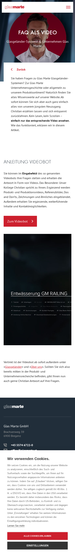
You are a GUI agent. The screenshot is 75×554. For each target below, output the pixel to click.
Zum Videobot (17, 221)
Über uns (36, 367)
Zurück (21, 69)
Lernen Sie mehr (16, 525)
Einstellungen (38, 545)
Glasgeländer (13, 367)
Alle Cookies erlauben (37, 536)
